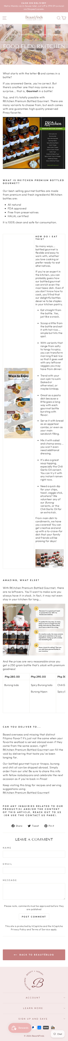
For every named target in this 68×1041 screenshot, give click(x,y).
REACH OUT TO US (47, 812)
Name (7, 847)
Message (10, 880)
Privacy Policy (18, 929)
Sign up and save (33, 1018)
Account (33, 997)
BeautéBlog (26, 34)
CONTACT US (36, 815)
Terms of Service (41, 929)
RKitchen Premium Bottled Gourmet (26, 101)
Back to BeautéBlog (36, 954)
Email (7, 864)
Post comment (34, 916)
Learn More (33, 1008)
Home (13, 34)
